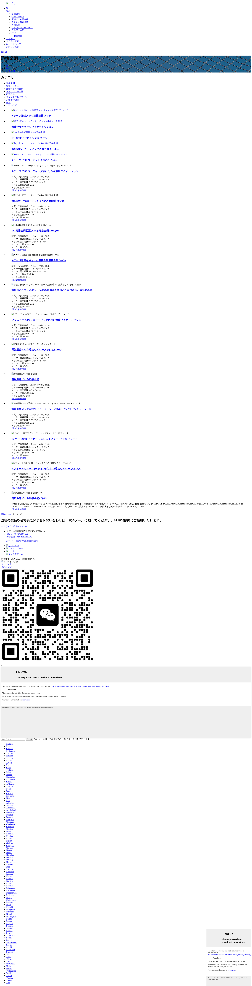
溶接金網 (16, 14)
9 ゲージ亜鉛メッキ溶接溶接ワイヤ (31, 115)
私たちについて (13, 44)
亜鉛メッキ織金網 (20, 19)
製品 (8, 11)
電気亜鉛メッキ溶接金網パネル (29, 498)
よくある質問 (12, 41)
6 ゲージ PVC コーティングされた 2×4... (34, 160)
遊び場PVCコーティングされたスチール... (35, 149)
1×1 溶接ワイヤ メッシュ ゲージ (30, 137)
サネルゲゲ (6, 567)
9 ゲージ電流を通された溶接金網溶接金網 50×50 (39, 260)
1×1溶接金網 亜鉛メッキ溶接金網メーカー (35, 230)
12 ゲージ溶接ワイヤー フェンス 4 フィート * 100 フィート (45, 439)
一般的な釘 (17, 36)
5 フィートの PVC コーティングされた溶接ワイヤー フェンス (46, 468)
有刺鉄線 (16, 25)
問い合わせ (17, 190)
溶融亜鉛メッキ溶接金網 (25, 379)
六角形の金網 (18, 30)
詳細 (24, 190)
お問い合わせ (12, 47)
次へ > (6, 514)
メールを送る (7, 564)
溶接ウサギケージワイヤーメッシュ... (32, 126)
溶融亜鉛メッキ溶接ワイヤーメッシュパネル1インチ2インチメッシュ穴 (51, 409)
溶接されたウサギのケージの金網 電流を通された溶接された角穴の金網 (52, 290)
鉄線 (14, 33)
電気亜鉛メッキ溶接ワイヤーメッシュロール (36, 349)
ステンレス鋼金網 (20, 22)
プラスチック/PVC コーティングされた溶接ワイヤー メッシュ (46, 320)
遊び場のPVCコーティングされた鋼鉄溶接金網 (38, 201)
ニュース (10, 38)
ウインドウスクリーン (22, 27)
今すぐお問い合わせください (14, 526)
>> (10, 514)
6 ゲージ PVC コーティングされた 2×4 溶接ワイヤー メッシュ (46, 171)
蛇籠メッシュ (18, 16)
